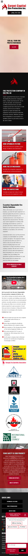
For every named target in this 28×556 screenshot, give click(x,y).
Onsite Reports (14, 483)
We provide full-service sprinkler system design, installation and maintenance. (13, 148)
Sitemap (17, 554)
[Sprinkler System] (14, 135)
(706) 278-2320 (15, 13)
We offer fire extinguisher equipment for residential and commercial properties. (13, 170)
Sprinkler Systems (12, 501)
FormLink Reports (14, 478)
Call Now (14, 47)
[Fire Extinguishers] (14, 158)
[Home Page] (14, 6)
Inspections (12, 511)
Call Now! (23, 527)
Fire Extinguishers (12, 506)
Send (22, 550)
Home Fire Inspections (11, 189)
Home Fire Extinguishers (11, 166)
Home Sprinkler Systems (11, 144)
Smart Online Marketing (13, 550)
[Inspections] (14, 181)
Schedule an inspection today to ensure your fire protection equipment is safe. (13, 193)
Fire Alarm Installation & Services (14, 265)
